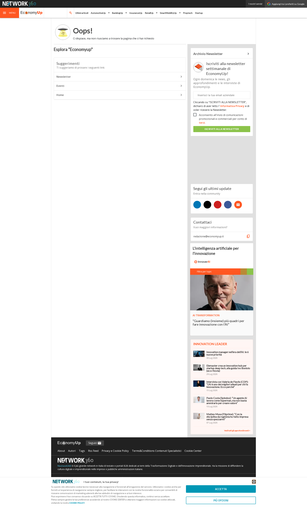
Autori (72, 451)
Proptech (188, 13)
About (61, 451)
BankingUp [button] (117, 13)
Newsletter (63, 76)
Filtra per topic (204, 271)
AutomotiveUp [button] (98, 13)
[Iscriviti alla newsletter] (238, 205)
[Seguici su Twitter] (207, 205)
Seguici (93, 443)
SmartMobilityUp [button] (168, 13)
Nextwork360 (64, 465)
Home (60, 95)
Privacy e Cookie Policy (115, 451)
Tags (82, 451)
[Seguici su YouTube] (217, 205)
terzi (202, 122)
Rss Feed (93, 451)
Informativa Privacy (232, 106)
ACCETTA (221, 489)
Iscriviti (222, 129)
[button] (9, 13)
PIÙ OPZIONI (220, 500)
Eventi (60, 86)
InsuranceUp (135, 13)
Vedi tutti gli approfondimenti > (237, 430)
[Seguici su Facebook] (228, 205)
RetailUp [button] (149, 13)
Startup (199, 13)
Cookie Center (193, 451)
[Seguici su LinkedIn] (197, 205)
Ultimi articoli (81, 13)
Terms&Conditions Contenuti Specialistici (156, 451)
